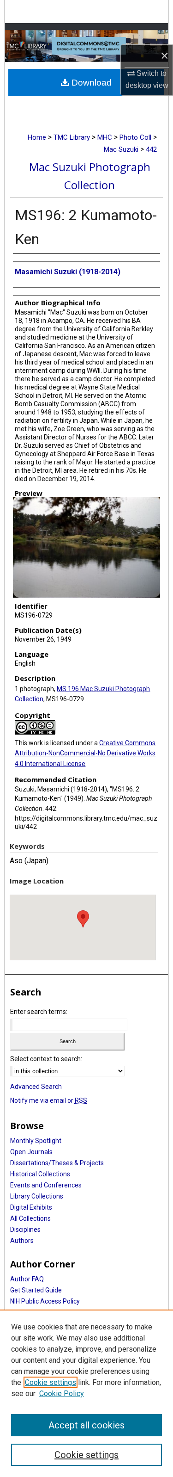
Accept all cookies (86, 1425)
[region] (86, 1393)
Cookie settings (50, 1382)
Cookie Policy (61, 1393)
